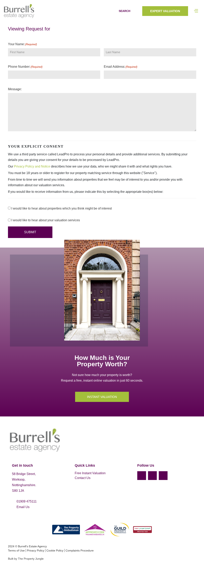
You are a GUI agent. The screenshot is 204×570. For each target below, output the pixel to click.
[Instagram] (152, 475)
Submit (30, 232)
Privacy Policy (35, 550)
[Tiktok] (163, 475)
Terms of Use (16, 550)
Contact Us (82, 478)
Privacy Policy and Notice (32, 166)
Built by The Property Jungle (26, 558)
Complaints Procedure (80, 550)
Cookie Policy (54, 550)
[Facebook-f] (141, 475)
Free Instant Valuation (90, 473)
